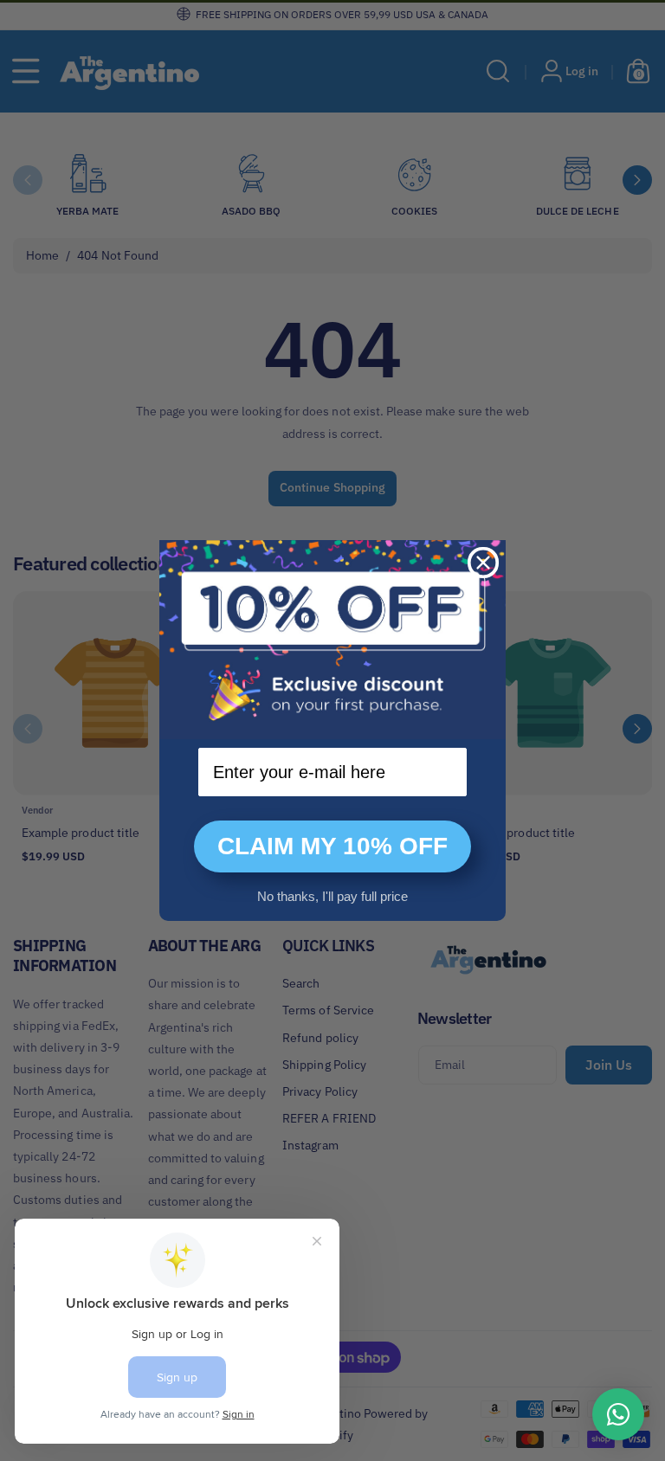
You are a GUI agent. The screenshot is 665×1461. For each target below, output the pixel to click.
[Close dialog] (483, 562)
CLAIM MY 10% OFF (332, 846)
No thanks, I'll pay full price (332, 896)
